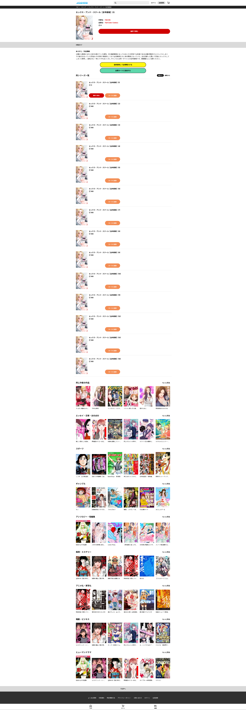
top (77, 7)
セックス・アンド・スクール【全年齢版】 (100, 7)
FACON (107, 20)
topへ (123, 689)
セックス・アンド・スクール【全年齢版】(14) (105, 359)
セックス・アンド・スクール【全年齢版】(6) (104, 189)
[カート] (168, 3)
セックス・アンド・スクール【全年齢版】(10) (105, 274)
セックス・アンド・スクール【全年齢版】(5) (104, 167)
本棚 (155, 708)
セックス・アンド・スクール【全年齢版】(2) (104, 104)
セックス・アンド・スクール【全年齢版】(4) (104, 146)
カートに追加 (112, 95)
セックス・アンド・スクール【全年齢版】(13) (105, 337)
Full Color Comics (111, 23)
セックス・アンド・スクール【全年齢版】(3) (104, 125)
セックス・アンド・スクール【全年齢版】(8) (104, 231)
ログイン (153, 3)
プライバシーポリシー (124, 698)
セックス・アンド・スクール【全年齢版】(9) (104, 252)
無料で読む (134, 31)
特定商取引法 (111, 698)
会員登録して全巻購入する (123, 65)
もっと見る (166, 383)
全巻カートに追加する (123, 71)
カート (123, 708)
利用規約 (101, 698)
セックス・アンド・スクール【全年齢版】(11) (104, 295)
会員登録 (161, 3)
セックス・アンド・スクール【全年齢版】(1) (104, 82)
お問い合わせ (138, 698)
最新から (167, 75)
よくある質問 (92, 698)
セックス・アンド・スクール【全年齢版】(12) (105, 316)
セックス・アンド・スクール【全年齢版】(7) (104, 210)
